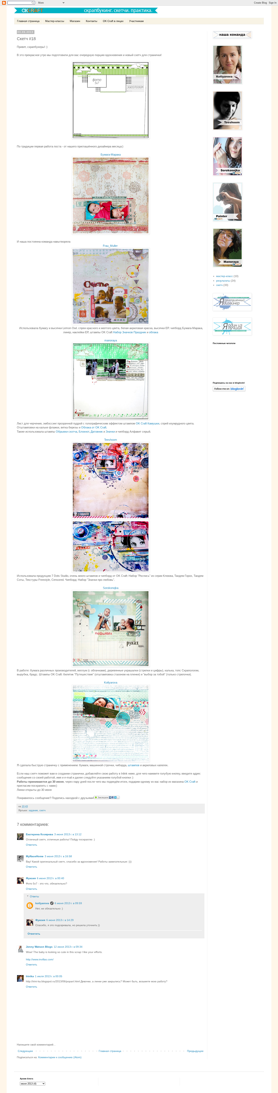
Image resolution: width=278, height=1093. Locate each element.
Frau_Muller (110, 245)
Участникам (136, 21)
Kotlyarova (110, 682)
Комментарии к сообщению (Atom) (60, 1057)
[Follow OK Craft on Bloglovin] (229, 390)
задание (33, 810)
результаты (223, 280)
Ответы (34, 896)
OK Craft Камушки (147, 423)
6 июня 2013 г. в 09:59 (68, 903)
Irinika (30, 976)
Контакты (91, 21)
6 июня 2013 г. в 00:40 (50, 878)
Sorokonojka (110, 587)
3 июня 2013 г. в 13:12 (68, 834)
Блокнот (84, 431)
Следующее (25, 1051)
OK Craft (189, 781)
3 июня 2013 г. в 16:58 (58, 856)
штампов (133, 765)
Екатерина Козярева (39, 834)
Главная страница (28, 21)
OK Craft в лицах (113, 21)
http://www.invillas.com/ (40, 959)
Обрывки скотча (66, 431)
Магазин (75, 21)
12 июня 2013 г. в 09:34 (68, 946)
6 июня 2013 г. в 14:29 (60, 920)
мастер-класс (224, 276)
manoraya (110, 340)
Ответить (31, 844)
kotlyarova (42, 903)
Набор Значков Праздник (129, 332)
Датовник (97, 431)
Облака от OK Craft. (94, 427)
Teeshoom (110, 439)
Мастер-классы (54, 21)
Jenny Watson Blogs (39, 946)
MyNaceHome (34, 856)
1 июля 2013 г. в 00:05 (48, 976)
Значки (110, 431)
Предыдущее (195, 1051)
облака (153, 332)
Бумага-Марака (111, 154)
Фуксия (31, 878)
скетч (42, 810)
